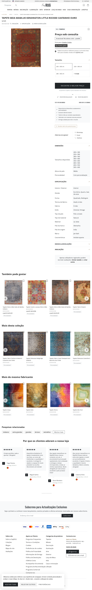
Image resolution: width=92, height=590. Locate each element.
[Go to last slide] (5, 298)
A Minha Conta (31, 561)
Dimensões (59, 146)
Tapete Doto (29, 410)
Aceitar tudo (10, 584)
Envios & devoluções (40, 23)
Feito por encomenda (60, 102)
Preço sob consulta (66, 34)
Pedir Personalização (66, 97)
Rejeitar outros (28, 584)
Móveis (16, 10)
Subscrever (67, 516)
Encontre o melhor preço (72, 86)
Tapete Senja (7, 410)
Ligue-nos (73, 552)
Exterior (47, 10)
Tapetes (9, 10)
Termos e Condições (33, 542)
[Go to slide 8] (49, 493)
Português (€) (6, 1)
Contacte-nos (30, 573)
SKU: (57, 29)
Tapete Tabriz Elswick (79, 307)
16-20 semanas (84, 102)
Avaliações (15, 23)
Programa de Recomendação (36, 567)
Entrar (86, 1)
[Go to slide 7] (48, 493)
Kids (64, 10)
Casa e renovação (73, 10)
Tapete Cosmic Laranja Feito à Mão (36, 307)
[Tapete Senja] (13, 395)
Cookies (28, 545)
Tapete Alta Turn (78, 410)
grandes (28, 432)
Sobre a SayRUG (11, 539)
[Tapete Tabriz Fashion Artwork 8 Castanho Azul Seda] (13, 343)
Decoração (24, 10)
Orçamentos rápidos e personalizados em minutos (72, 90)
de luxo (37, 432)
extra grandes (17, 432)
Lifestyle (84, 10)
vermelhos (47, 432)
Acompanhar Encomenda (34, 564)
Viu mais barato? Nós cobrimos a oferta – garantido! (68, 38)
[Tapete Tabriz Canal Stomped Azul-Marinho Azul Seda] (60, 343)
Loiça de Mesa (56, 10)
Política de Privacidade (33, 551)
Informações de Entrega (34, 554)
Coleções (9, 542)
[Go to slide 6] (47, 493)
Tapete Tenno (54, 410)
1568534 (62, 29)
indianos (6, 432)
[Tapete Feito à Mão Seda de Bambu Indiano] (13, 292)
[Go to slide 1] (40, 493)
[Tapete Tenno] (60, 395)
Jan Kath (4, 21)
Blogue (8, 545)
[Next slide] (86, 298)
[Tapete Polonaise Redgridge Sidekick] (37, 343)
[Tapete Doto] (37, 395)
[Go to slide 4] (44, 493)
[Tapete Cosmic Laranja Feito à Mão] (37, 292)
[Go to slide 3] (43, 493)
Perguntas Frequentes (33, 539)
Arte (41, 10)
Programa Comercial (33, 570)
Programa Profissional (71, 1)
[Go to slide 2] (42, 493)
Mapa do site (10, 548)
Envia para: (58, 42)
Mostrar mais (58, 432)
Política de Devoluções (33, 557)
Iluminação (33, 10)
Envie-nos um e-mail (77, 555)
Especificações (26, 23)
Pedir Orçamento (83, 97)
